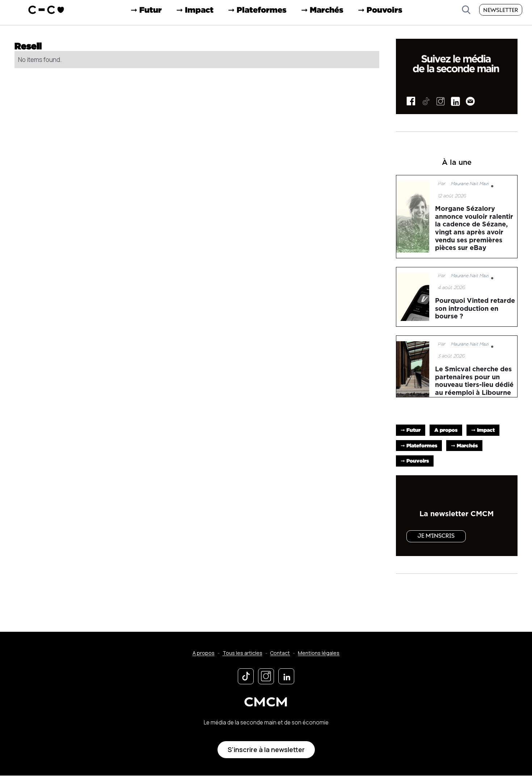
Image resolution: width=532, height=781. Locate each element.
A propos (445, 430)
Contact (280, 653)
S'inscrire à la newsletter (266, 749)
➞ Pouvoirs (380, 10)
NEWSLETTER (500, 10)
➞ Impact (195, 10)
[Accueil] (46, 9)
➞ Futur (146, 10)
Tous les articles (242, 653)
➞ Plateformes (257, 10)
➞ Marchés (322, 10)
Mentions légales (318, 653)
